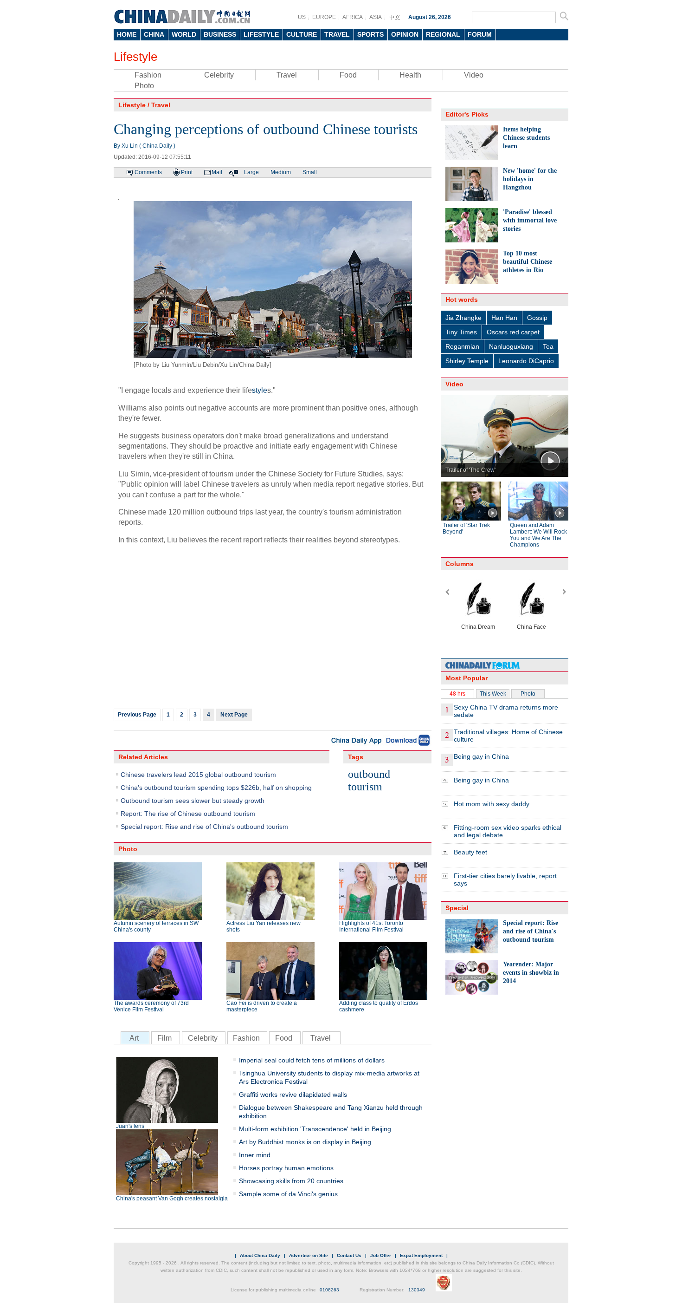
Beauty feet (470, 852)
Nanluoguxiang (511, 346)
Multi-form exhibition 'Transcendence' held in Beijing (315, 1129)
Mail (217, 172)
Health (410, 75)
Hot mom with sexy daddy (491, 804)
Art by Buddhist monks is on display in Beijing (305, 1142)
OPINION (404, 34)
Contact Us (349, 1255)
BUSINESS (220, 34)
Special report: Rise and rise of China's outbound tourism (204, 826)
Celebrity (219, 75)
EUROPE (324, 17)
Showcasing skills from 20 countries (291, 1181)
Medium (280, 172)
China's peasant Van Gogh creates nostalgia (172, 1198)
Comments (148, 172)
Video (473, 75)
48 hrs (457, 694)
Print (187, 172)
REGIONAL (443, 34)
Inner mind (254, 1155)
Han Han (504, 317)
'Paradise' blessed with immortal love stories (530, 220)
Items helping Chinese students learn (526, 138)
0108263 (329, 1289)
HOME (126, 34)
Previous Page (137, 714)
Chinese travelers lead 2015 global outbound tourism (198, 774)
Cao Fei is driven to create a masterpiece (261, 1006)
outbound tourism (369, 780)
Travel (287, 75)
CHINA (154, 34)
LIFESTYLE (261, 34)
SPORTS (370, 34)
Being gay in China (481, 756)
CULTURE (301, 34)
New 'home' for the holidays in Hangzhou (530, 179)
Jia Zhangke (463, 317)
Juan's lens (130, 1126)
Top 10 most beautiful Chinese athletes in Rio (527, 262)
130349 (416, 1289)
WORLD (184, 34)
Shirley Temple (467, 361)
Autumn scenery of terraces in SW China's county (156, 926)
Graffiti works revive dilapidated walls (293, 1094)
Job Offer (380, 1255)
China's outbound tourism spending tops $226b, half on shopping (216, 787)
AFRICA (352, 17)
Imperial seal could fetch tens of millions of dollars (312, 1060)
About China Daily (260, 1255)
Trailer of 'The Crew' (470, 470)
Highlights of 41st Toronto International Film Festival (371, 926)
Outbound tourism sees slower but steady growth (192, 800)
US (302, 17)
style (259, 390)
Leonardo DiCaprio (526, 361)
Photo (144, 86)
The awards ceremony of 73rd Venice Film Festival (151, 1006)
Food (348, 75)
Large (251, 172)
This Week (493, 694)
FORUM (480, 34)
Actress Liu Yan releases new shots (263, 926)
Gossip (537, 317)
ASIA (375, 17)
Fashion (148, 75)
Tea (548, 346)
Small (309, 172)
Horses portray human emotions (286, 1168)
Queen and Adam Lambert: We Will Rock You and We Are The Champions (538, 535)
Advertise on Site (308, 1255)
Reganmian (462, 346)
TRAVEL (337, 34)
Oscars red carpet (513, 332)
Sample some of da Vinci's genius (288, 1194)
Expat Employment (421, 1255)
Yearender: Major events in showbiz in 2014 (531, 972)
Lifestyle (132, 105)
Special (457, 908)
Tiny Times (461, 332)
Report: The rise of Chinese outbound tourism (188, 813)
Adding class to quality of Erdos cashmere (378, 1006)
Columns (459, 563)
